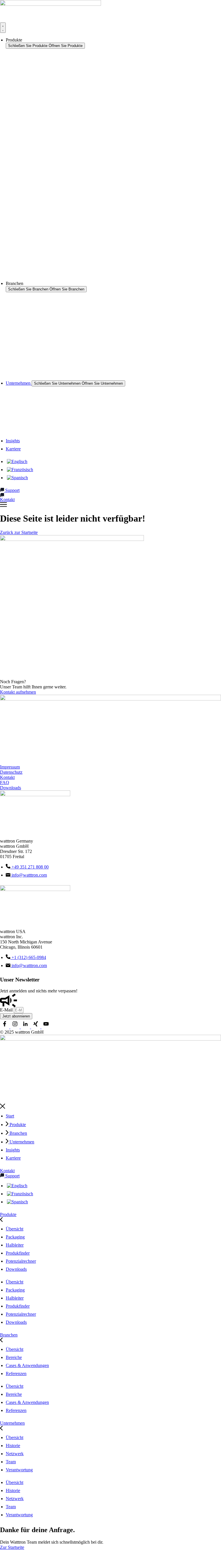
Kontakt (7, 777)
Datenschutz (11, 772)
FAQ (4, 782)
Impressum (10, 766)
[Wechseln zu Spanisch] (17, 477)
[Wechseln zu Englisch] (17, 461)
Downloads (10, 787)
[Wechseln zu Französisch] (20, 469)
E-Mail (7, 1009)
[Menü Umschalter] (3, 27)
